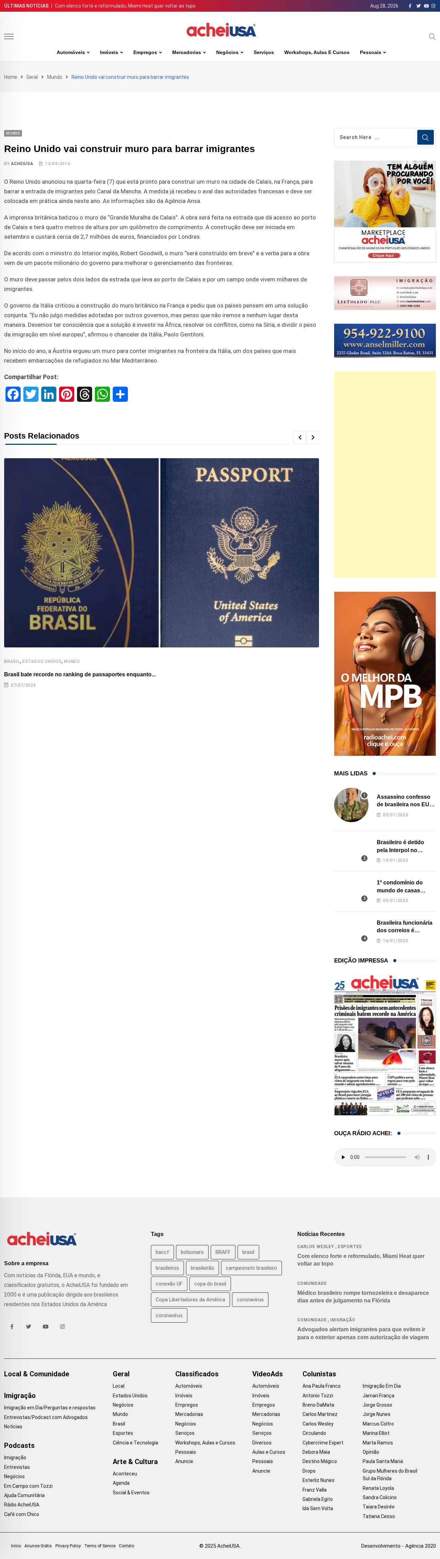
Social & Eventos (131, 1492)
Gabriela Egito (317, 1499)
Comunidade (312, 1283)
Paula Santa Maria (383, 1461)
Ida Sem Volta (317, 1508)
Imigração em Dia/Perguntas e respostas (50, 1407)
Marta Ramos (378, 1442)
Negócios (227, 52)
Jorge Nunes (376, 1414)
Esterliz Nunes (318, 1480)
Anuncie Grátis (38, 1546)
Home (10, 77)
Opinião (371, 1452)
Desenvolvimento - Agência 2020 (398, 1546)
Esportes (350, 1246)
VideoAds (267, 1374)
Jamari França (378, 1395)
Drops (309, 1471)
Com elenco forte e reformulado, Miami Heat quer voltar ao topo (125, 6)
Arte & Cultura (135, 1462)
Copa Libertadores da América (190, 1300)
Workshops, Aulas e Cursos (317, 52)
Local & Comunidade (36, 1374)
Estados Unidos (42, 661)
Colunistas (319, 1374)
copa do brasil (210, 1284)
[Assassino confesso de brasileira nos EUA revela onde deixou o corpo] (351, 805)
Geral (32, 77)
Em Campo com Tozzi (28, 1486)
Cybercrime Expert (322, 1442)
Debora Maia (316, 1452)
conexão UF (169, 1284)
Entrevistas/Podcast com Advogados (46, 1417)
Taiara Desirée (379, 1506)
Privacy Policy (68, 1546)
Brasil (12, 661)
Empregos (145, 52)
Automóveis (71, 52)
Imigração (342, 1320)
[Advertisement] (385, 475)
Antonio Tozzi (317, 1395)
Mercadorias (186, 52)
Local (118, 1386)
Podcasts (19, 1445)
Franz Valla (314, 1490)
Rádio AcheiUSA (21, 1504)
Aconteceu (125, 1473)
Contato (126, 1546)
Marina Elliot (376, 1433)
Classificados (197, 1374)
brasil (248, 1252)
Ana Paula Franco (321, 1386)
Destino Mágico (319, 1461)
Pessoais (370, 52)
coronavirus (250, 1300)
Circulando (314, 1433)
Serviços (264, 52)
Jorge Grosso (377, 1405)
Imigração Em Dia (382, 1386)
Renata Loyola (378, 1488)
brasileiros (167, 1268)
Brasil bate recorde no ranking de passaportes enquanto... (80, 674)
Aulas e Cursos (268, 1452)
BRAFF (223, 1252)
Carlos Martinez (320, 1414)
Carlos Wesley (315, 1246)
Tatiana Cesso (379, 1516)
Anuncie (184, 1461)
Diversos (262, 1442)
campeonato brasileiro (251, 1268)
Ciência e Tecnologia (135, 1442)
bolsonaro (192, 1252)
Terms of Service (100, 1546)
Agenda (121, 1483)
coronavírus (169, 1315)
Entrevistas (17, 1467)
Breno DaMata (318, 1405)
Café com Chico (21, 1514)
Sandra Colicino (380, 1497)
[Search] (432, 36)
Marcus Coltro (378, 1424)
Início (16, 1546)
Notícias (13, 1426)
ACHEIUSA (22, 163)
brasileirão (202, 1268)
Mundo (54, 77)
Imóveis (109, 52)
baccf (162, 1252)
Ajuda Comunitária (24, 1495)
